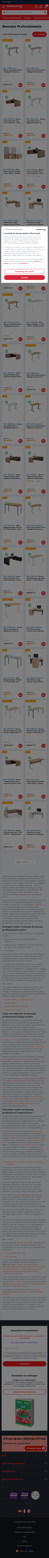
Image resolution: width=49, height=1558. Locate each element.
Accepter (24, 277)
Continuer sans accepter (14, 229)
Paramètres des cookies (24, 271)
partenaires (23, 263)
